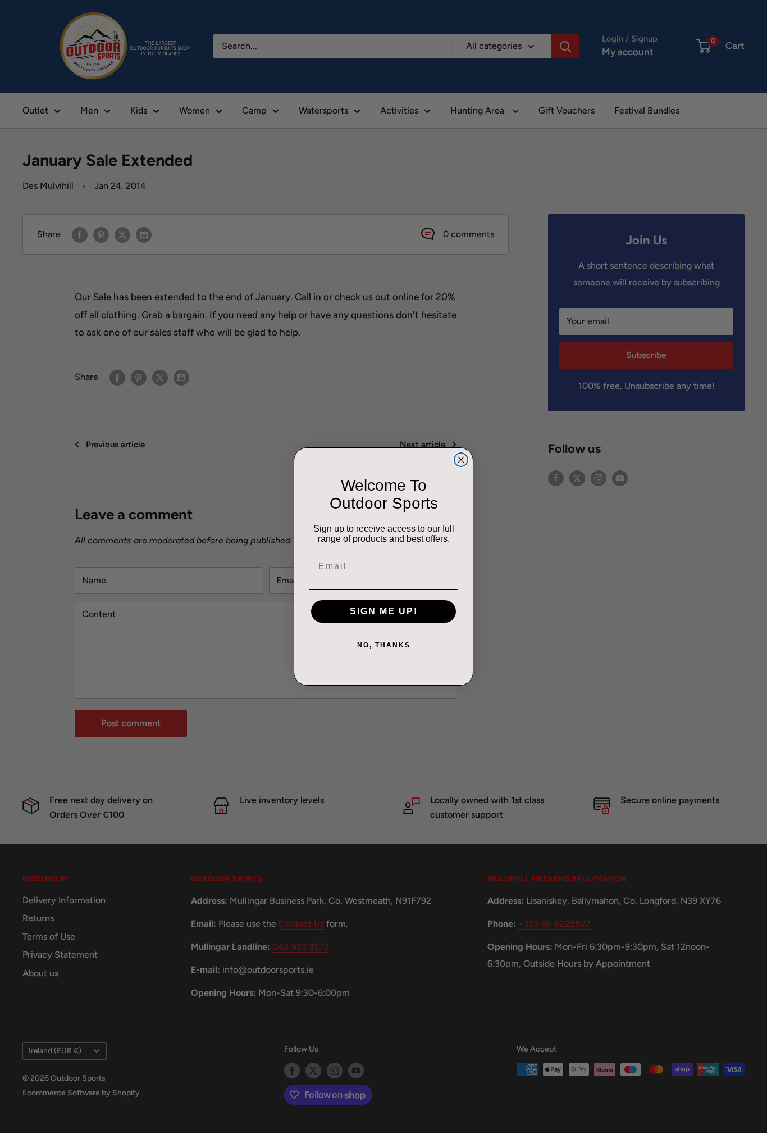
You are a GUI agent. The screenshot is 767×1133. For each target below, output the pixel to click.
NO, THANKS (383, 645)
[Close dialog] (461, 459)
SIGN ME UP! (384, 611)
